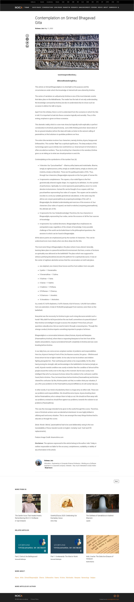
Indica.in (33, 2)
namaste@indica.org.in (113, 599)
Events (42, 2)
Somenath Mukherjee (20, 559)
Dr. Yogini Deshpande (20, 521)
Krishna (62, 577)
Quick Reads (36, 7)
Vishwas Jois (48, 460)
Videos (100, 7)
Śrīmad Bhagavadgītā (31, 577)
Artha (21, 577)
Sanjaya (92, 577)
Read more (48, 468)
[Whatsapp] (27, 35)
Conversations (47, 7)
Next (116, 481)
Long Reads (58, 7)
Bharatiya (66, 7)
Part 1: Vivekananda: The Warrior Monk (64, 556)
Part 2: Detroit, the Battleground (26, 556)
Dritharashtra (49, 577)
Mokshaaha (69, 577)
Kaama (57, 577)
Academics (50, 2)
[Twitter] (27, 42)
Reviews (94, 7)
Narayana (77, 577)
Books (57, 2)
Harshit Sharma (90, 561)
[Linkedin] (27, 46)
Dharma (41, 577)
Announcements (84, 7)
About (106, 7)
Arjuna (17, 577)
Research (74, 7)
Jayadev (88, 521)
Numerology (85, 577)
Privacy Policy (34, 599)
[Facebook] (27, 39)
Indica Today (54, 521)
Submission (113, 7)
